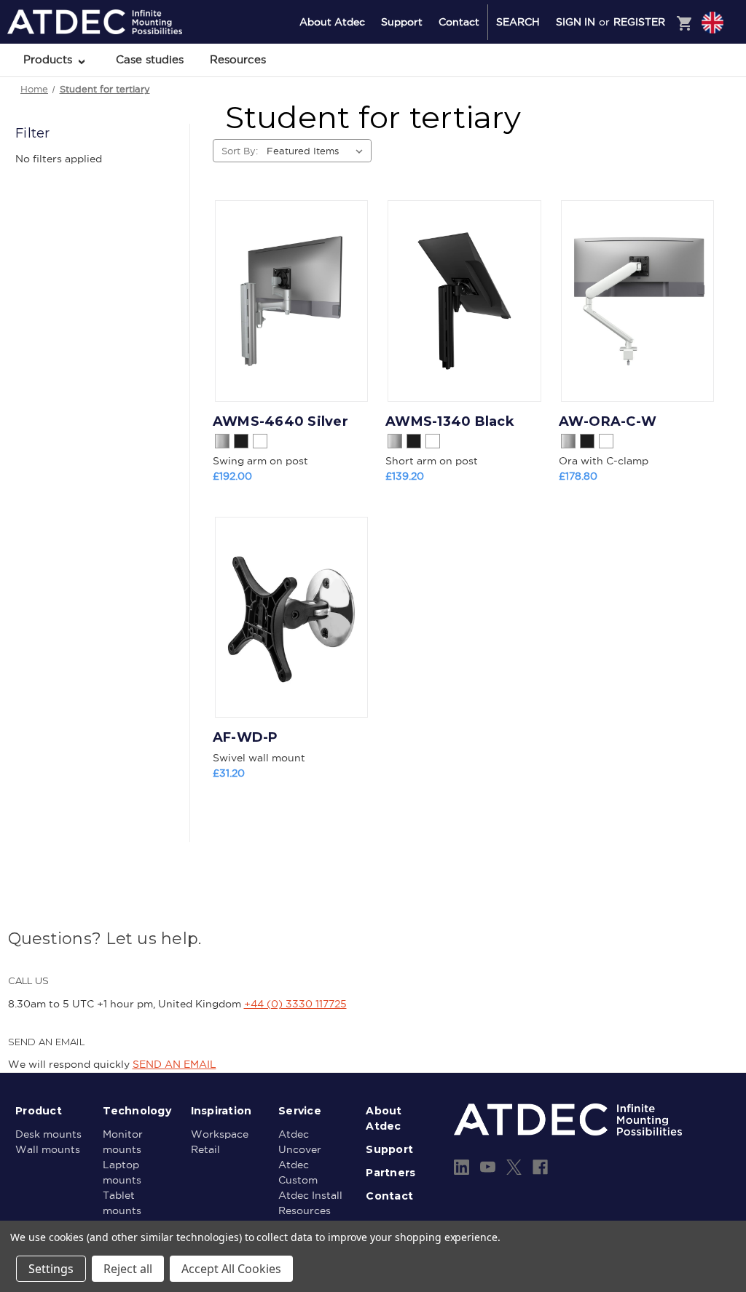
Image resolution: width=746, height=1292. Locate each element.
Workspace (219, 1134)
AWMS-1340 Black (449, 421)
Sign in (575, 22)
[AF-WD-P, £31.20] (291, 617)
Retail (205, 1149)
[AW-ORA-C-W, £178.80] (637, 301)
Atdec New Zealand (649, 80)
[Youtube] (487, 1167)
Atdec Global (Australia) (658, 61)
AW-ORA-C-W (608, 421)
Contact (459, 22)
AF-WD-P (245, 737)
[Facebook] (540, 1167)
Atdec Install (310, 1195)
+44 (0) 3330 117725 (295, 1004)
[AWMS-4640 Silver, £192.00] (291, 301)
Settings (51, 1269)
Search (518, 22)
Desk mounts (48, 1134)
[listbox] (317, 151)
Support (402, 22)
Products (49, 59)
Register (639, 22)
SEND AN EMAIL (174, 1064)
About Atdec (332, 22)
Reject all (127, 1269)
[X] (514, 1167)
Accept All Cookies (231, 1269)
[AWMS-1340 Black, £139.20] (464, 301)
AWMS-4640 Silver (280, 421)
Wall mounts (47, 1149)
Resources (238, 59)
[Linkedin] (461, 1167)
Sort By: (239, 151)
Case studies (150, 59)
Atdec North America (652, 99)
